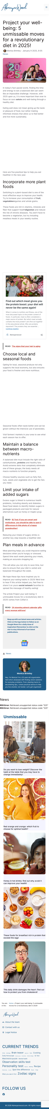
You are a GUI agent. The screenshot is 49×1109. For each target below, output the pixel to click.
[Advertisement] (24, 145)
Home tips (24, 1055)
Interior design (30, 1055)
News (5, 54)
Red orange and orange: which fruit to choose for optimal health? (21, 827)
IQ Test (37, 1056)
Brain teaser (18, 1052)
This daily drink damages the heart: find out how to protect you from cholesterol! (24, 991)
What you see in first (9, 1074)
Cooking (36, 1053)
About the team (12, 1022)
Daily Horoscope (8, 1056)
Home (11, 1003)
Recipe (37, 1066)
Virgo (36, 1070)
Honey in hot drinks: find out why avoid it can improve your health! (23, 882)
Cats (31, 1053)
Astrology (8, 1053)
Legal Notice (11, 1032)
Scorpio (9, 1070)
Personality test (12, 1066)
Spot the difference (21, 1069)
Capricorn (26, 1053)
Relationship (4, 1070)
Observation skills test (16, 1061)
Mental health (23, 1059)
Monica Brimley (24, 673)
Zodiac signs (27, 1073)
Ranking (31, 1066)
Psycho (26, 1066)
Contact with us (12, 1027)
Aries (3, 1053)
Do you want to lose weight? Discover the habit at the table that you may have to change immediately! (23, 772)
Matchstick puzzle (9, 1058)
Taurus (32, 1070)
